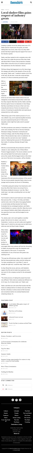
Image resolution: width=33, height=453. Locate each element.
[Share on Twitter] (13, 41)
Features (7, 9)
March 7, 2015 (13, 325)
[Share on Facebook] (5, 41)
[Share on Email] (28, 41)
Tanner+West (17, 450)
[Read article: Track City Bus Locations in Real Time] (4, 325)
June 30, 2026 (12, 313)
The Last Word (27, 413)
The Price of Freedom (15, 311)
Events (6, 413)
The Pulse (27, 415)
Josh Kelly (5, 22)
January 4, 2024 (13, 22)
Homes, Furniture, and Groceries (11, 336)
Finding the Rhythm (7, 372)
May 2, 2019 (12, 319)
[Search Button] (31, 2)
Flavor (6, 417)
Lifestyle (16, 411)
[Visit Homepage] (16, 2)
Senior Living (16, 417)
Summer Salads (5, 354)
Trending (27, 422)
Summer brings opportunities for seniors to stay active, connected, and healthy (15, 360)
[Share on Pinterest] (20, 41)
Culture (6, 411)
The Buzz (16, 422)
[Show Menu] (2, 2)
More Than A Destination (8, 366)
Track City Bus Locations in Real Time (20, 323)
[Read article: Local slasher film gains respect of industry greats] (4, 305)
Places (16, 415)
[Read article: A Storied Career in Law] (4, 318)
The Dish (27, 411)
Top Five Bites (5, 348)
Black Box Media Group (15, 448)
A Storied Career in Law (16, 317)
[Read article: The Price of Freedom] (4, 312)
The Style (27, 420)
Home (2, 9)
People (16, 413)
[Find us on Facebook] (13, 400)
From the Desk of (5, 420)
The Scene (27, 417)
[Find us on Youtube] (20, 400)
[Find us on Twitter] (16, 400)
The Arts (16, 420)
